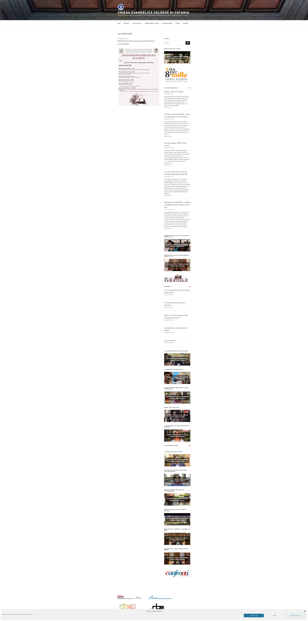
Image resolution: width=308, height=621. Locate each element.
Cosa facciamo (137, 23)
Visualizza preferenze (295, 615)
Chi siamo (126, 23)
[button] (305, 611)
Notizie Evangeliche (171, 87)
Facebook (185, 23)
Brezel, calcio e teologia (173, 92)
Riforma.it (167, 286)
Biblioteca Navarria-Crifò (152, 23)
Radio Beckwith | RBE (171, 445)
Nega (274, 615)
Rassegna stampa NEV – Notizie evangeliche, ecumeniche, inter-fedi (177, 204)
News (119, 23)
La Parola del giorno (167, 23)
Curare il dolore (170, 341)
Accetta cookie (254, 615)
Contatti (177, 23)
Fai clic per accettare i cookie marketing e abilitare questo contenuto (177, 57)
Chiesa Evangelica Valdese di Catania (153, 12)
